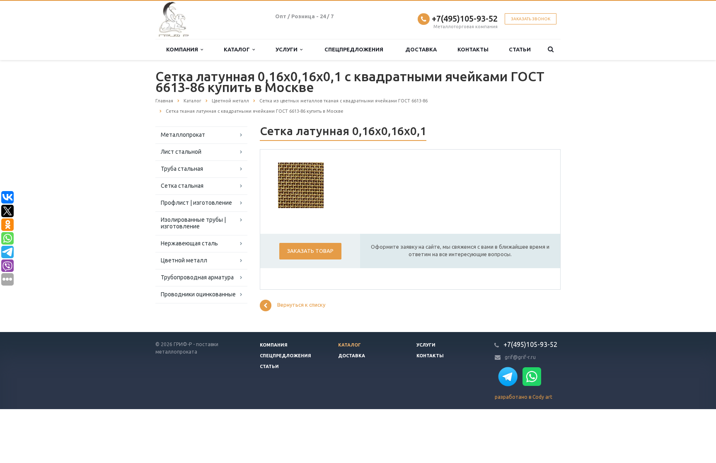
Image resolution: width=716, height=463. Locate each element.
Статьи (520, 49)
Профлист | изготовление (196, 202)
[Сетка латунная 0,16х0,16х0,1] (301, 185)
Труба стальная (182, 168)
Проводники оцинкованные (198, 294)
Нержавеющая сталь (189, 243)
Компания (183, 49)
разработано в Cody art (523, 397)
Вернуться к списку (301, 305)
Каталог (238, 49)
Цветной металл (184, 260)
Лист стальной (181, 151)
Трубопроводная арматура (197, 277)
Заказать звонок (530, 19)
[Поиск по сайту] (551, 49)
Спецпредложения (353, 49)
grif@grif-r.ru (520, 357)
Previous (290, 184)
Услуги (288, 49)
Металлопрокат (183, 134)
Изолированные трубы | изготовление (193, 223)
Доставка (421, 49)
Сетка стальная (182, 185)
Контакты (473, 49)
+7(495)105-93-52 (465, 18)
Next (311, 184)
